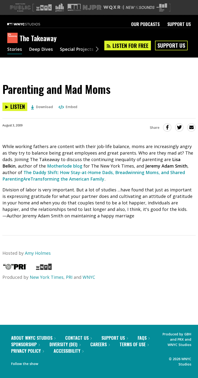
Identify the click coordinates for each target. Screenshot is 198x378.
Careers (98, 344)
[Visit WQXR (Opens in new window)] (113, 7)
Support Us (179, 24)
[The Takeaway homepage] (13, 38)
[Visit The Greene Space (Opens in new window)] (161, 7)
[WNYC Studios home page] (29, 24)
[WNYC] (44, 268)
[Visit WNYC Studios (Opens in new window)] (74, 7)
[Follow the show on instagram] (64, 362)
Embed (71, 106)
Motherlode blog (64, 166)
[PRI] (15, 268)
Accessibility (67, 351)
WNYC (89, 277)
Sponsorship (24, 344)
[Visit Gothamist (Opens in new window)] (60, 7)
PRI (69, 277)
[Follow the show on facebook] (45, 362)
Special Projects (76, 49)
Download (44, 106)
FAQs (142, 338)
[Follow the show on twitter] (54, 362)
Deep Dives (41, 49)
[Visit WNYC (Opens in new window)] (44, 7)
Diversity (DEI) (64, 344)
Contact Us (77, 338)
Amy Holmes (38, 253)
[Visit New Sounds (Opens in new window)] (140, 7)
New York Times (47, 277)
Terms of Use (133, 344)
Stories (14, 49)
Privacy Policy (26, 351)
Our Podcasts (145, 24)
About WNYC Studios (31, 338)
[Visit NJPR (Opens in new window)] (92, 7)
